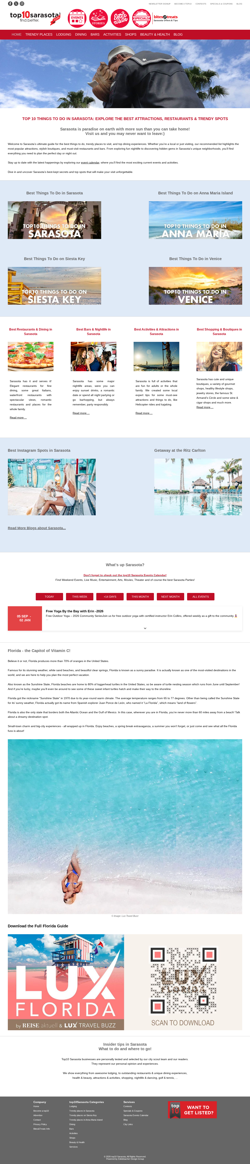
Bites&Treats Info (41, 1129)
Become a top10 (183, 4)
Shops (72, 1138)
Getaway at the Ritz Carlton (179, 450)
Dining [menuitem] (81, 34)
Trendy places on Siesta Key (83, 1115)
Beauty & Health (155, 34)
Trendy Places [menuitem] (38, 34)
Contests (201, 4)
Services (73, 1147)
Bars (71, 1129)
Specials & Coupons (221, 4)
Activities (112, 34)
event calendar (90, 162)
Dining (72, 1124)
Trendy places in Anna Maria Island (86, 1120)
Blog (239, 4)
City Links (128, 1124)
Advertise (37, 1115)
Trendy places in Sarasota (81, 1111)
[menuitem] (16, 35)
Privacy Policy (40, 1124)
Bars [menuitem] (95, 34)
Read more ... (18, 417)
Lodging (63, 34)
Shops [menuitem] (130, 34)
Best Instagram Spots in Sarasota (39, 450)
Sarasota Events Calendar (135, 1115)
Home (16, 34)
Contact (37, 1120)
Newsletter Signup (160, 4)
